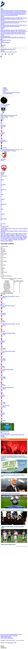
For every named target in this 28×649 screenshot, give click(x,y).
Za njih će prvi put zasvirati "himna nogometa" (13, 510)
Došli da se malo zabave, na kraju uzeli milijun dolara (12, 527)
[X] (8, 54)
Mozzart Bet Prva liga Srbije (8, 305)
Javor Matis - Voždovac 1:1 (7, 233)
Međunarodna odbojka (8, 26)
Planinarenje (3, 31)
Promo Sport (3, 33)
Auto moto (15, 30)
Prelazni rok (3, 15)
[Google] (2, 54)
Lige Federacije (14, 12)
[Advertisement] (14, 72)
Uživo (4, 107)
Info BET (19, 32)
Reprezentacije (22, 14)
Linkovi (2, 638)
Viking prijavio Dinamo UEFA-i (8, 544)
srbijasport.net (11, 642)
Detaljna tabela (4, 175)
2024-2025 (5, 90)
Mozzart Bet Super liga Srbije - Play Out (11, 323)
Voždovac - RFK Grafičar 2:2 (11, 238)
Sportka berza (10, 638)
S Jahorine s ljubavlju (5, 36)
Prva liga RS (11, 10)
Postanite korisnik (4, 635)
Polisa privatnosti (18, 634)
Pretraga (9, 636)
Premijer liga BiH (4, 10)
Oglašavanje (14, 635)
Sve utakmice (3, 227)
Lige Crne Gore (6, 14)
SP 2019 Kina (20, 19)
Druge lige (16, 10)
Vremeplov (8, 32)
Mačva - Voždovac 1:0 (12, 237)
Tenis (11, 30)
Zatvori (2, 646)
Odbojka (18, 37)
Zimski (2, 30)
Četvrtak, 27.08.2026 (5, 104)
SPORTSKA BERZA (5, 42)
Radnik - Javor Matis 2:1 (19, 239)
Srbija (4, 91)
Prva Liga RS (3, 21)
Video (4, 32)
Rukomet (23, 37)
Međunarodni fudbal (14, 14)
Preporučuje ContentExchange (21, 546)
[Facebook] (5, 54)
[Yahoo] (12, 54)
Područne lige (3, 11)
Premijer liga (9, 17)
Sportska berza (7, 30)
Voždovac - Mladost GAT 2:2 (16, 234)
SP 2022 (12, 15)
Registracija (12, 49)
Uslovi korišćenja (10, 634)
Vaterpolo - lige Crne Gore (16, 31)
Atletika (19, 30)
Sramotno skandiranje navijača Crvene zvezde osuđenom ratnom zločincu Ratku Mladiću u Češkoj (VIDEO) (14, 457)
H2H (2, 247)
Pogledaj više (3, 437)
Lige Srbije (17, 17)
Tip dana (23, 33)
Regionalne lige (22, 10)
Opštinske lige (18, 11)
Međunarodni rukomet (8, 22)
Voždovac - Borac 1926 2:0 (6, 240)
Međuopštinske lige (11, 11)
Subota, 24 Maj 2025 (5, 150)
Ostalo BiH (20, 12)
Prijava (3, 45)
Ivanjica (14, 150)
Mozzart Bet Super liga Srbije (8, 333)
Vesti (2, 8)
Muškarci (5, 88)
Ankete (5, 638)
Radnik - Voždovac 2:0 (17, 235)
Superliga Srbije (5, 405)
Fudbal (3, 37)
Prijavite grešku (4, 636)
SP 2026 (15, 15)
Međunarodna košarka (5, 19)
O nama (4, 634)
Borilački (23, 30)
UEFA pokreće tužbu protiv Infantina (10, 493)
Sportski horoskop (10, 33)
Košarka (12, 37)
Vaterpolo (8, 31)
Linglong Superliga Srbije (8, 369)
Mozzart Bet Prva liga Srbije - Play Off (11, 92)
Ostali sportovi (14, 32)
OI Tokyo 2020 (17, 33)
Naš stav (23, 32)
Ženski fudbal (5, 12)
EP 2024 (8, 15)
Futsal (10, 12)
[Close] (1, 645)
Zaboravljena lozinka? (5, 49)
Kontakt (10, 635)
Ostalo (13, 17)
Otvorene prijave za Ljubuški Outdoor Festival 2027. (13, 475)
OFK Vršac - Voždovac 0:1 (8, 239)
